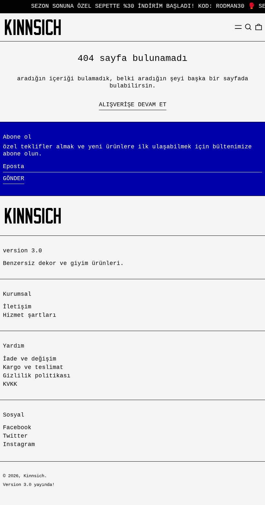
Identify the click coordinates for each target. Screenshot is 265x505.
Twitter (15, 436)
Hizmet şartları (29, 315)
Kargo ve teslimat (33, 367)
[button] (248, 27)
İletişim (17, 307)
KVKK (10, 384)
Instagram (19, 444)
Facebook (17, 427)
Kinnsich (34, 475)
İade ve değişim (29, 359)
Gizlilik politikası (36, 376)
